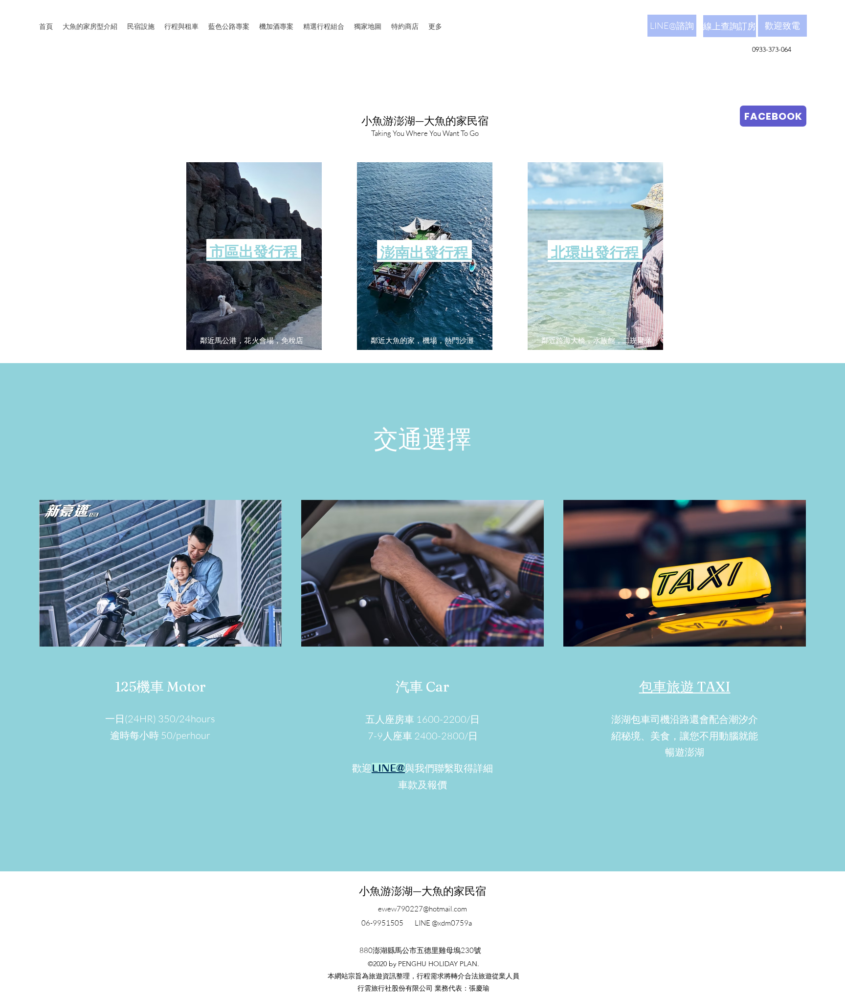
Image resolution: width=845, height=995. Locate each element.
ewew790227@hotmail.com (422, 908)
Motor (186, 686)
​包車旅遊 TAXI (685, 686)
